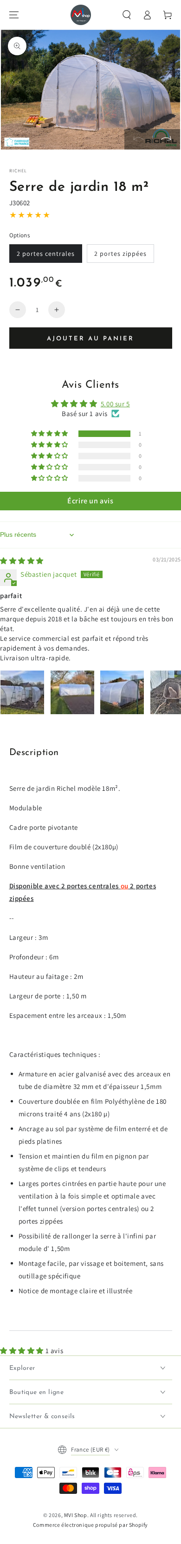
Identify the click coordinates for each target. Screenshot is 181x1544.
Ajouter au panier (90, 339)
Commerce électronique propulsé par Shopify (90, 1524)
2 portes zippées (120, 253)
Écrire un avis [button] (90, 501)
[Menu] (14, 15)
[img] (22, 560)
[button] (126, 15)
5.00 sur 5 (115, 403)
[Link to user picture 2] (72, 692)
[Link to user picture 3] (122, 692)
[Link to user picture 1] (22, 692)
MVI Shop (75, 1514)
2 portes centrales (46, 253)
